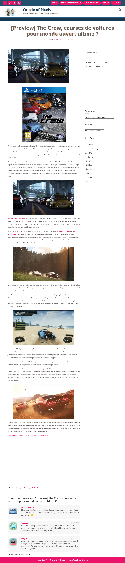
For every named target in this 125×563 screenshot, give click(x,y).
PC (23, 488)
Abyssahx (89, 145)
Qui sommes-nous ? (92, 3)
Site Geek (89, 181)
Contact (106, 3)
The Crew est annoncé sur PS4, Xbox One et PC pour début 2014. (29, 435)
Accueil (54, 3)
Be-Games (89, 157)
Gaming (18, 488)
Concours (116, 3)
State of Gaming (91, 149)
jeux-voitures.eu (28, 508)
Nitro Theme (50, 560)
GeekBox (88, 165)
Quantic (73, 39)
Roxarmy (88, 177)
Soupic (24, 539)
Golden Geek (90, 169)
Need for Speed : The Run (16, 218)
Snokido (24, 523)
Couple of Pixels (37, 10)
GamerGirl (89, 161)
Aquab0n (88, 153)
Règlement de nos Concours (71, 3)
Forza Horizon (64, 231)
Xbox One (36, 488)
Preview (26, 488)
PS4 (31, 488)
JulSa (87, 173)
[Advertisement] (101, 90)
